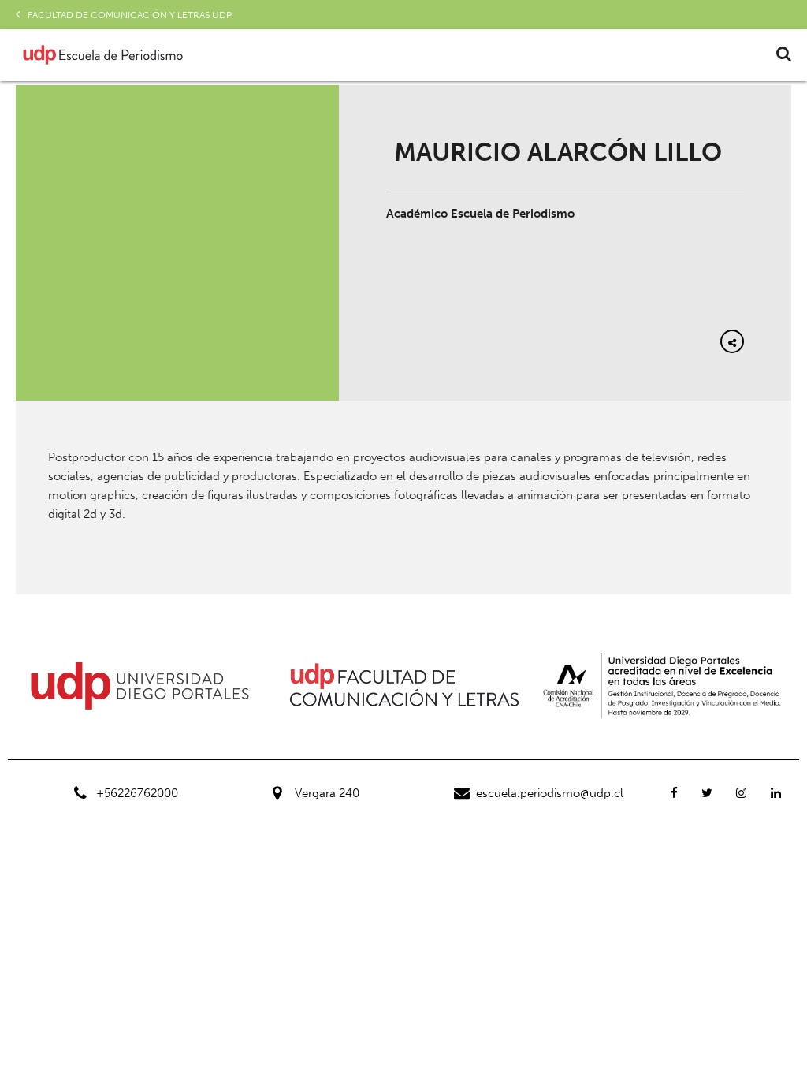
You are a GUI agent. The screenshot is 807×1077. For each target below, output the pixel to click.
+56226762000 (137, 793)
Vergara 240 (327, 793)
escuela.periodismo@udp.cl (549, 793)
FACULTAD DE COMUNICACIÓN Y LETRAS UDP (130, 14)
